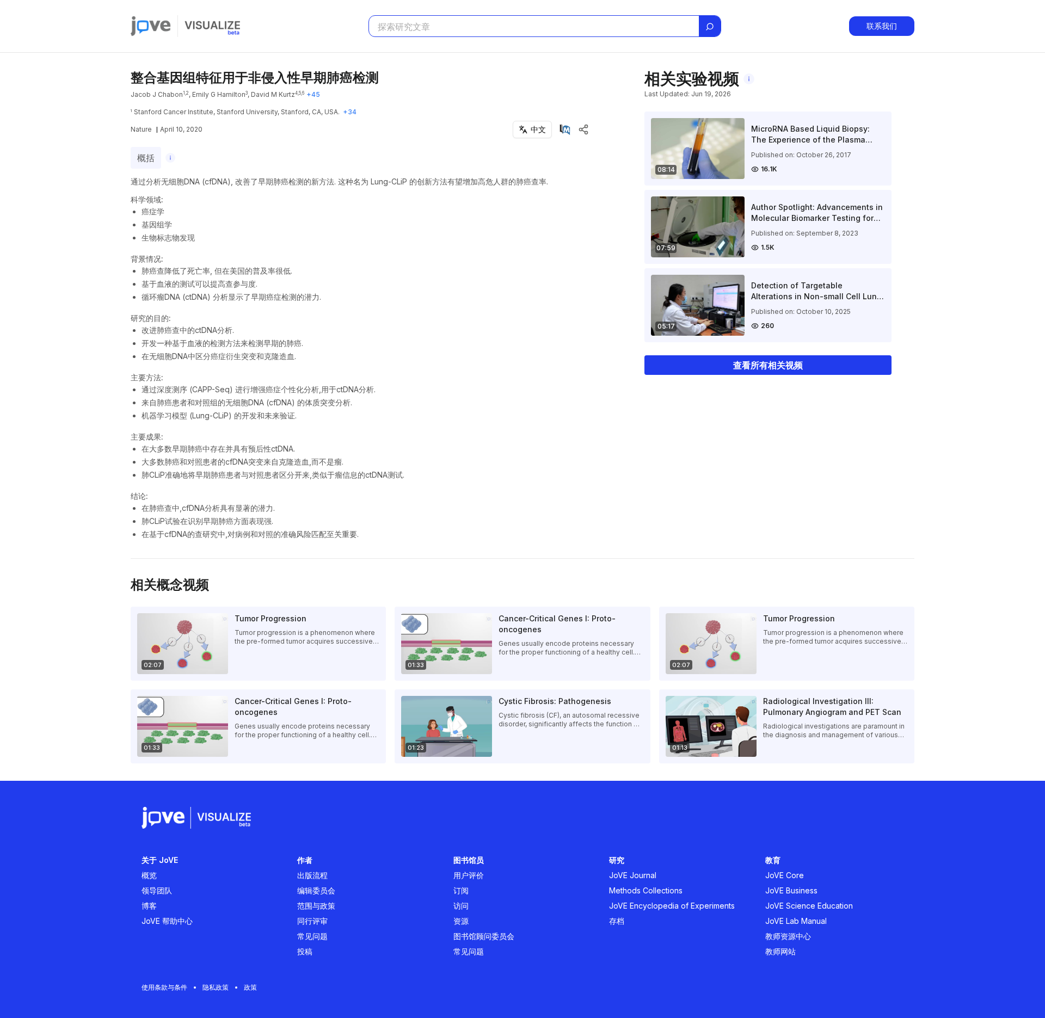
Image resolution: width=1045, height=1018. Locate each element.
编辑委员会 (316, 890)
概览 (149, 875)
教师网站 (780, 951)
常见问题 (312, 936)
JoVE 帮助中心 (167, 921)
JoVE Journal (632, 875)
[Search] (710, 27)
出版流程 (312, 875)
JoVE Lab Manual (796, 921)
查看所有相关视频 (768, 365)
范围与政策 (316, 905)
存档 (616, 921)
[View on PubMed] (565, 129)
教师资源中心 (788, 936)
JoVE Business (791, 890)
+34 (349, 112)
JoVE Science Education (809, 905)
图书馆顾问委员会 (483, 936)
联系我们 (881, 25)
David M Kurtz (273, 94)
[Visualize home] (212, 26)
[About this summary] (170, 158)
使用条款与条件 (164, 987)
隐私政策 (215, 987)
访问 (461, 905)
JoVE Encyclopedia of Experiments (672, 905)
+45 (313, 94)
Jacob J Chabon (157, 94)
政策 (250, 987)
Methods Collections (646, 890)
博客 (149, 905)
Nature (141, 129)
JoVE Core (784, 875)
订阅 (461, 890)
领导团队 (157, 890)
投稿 (304, 951)
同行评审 (312, 921)
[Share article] (583, 129)
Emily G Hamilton (218, 94)
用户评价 (468, 875)
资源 (461, 921)
